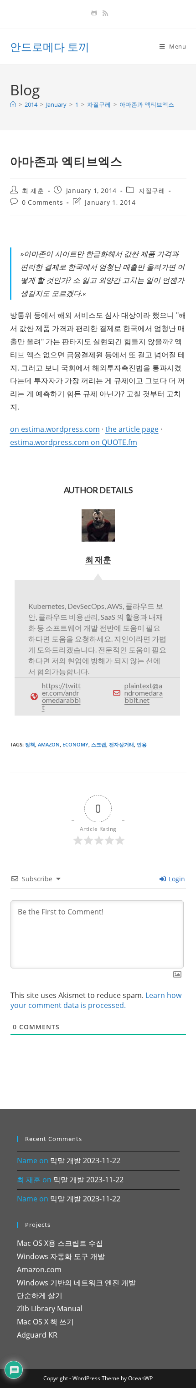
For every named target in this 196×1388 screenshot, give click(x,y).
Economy (75, 744)
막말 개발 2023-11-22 (85, 1161)
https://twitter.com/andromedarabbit (61, 696)
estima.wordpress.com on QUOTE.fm (73, 442)
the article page (132, 429)
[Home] (13, 104)
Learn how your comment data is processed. (95, 1000)
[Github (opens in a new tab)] (94, 13)
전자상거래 (121, 744)
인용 (142, 744)
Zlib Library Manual (50, 1309)
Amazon (49, 744)
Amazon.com (39, 1269)
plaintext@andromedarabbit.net (143, 692)
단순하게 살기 (39, 1295)
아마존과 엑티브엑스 (146, 104)
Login (176, 878)
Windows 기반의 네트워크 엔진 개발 (76, 1283)
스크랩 (98, 744)
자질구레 (152, 190)
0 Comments (42, 202)
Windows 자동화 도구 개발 (61, 1256)
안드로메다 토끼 (49, 46)
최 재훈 (33, 190)
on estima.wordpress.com (55, 429)
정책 (30, 744)
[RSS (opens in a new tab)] (104, 13)
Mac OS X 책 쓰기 (45, 1322)
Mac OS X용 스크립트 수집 (60, 1243)
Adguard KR (37, 1335)
